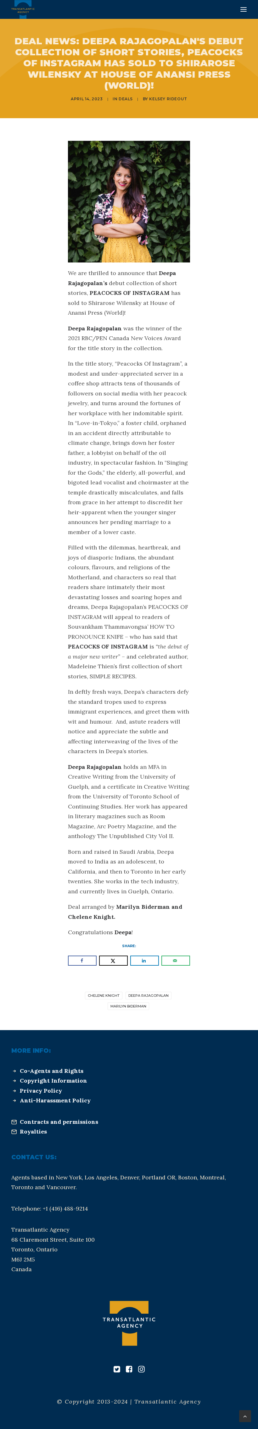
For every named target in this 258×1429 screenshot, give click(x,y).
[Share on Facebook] (82, 961)
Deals (126, 99)
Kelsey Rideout (168, 99)
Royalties (33, 1131)
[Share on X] (113, 961)
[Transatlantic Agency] (23, 9)
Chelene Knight (104, 995)
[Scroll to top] (245, 1415)
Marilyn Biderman (128, 1006)
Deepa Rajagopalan (148, 995)
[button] (243, 9)
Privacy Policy (41, 1090)
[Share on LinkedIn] (144, 961)
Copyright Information (53, 1080)
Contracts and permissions (59, 1121)
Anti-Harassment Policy (55, 1100)
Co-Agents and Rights (51, 1070)
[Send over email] (175, 961)
